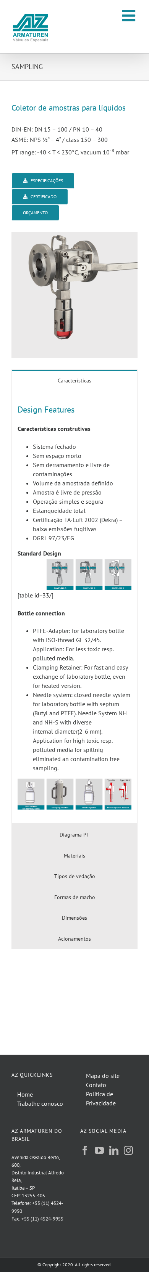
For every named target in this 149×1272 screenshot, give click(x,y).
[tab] (74, 380)
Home (25, 1094)
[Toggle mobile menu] (130, 15)
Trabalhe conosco (40, 1103)
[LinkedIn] (113, 1150)
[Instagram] (128, 1150)
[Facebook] (84, 1150)
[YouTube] (99, 1150)
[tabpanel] (74, 607)
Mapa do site (103, 1075)
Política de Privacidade (101, 1098)
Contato (96, 1085)
